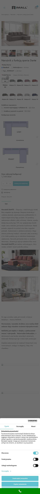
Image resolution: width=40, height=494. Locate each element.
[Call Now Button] (20, 491)
